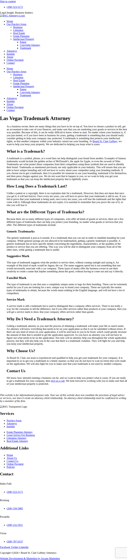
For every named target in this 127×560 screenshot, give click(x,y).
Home (10, 21)
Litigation (18, 30)
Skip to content (8, 1)
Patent (23, 42)
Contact (11, 63)
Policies (11, 467)
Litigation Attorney (16, 438)
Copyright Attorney (30, 45)
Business (17, 27)
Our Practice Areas (16, 24)
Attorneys (12, 51)
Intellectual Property (23, 39)
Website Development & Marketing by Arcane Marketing (30, 558)
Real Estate (19, 33)
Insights (11, 54)
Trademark (25, 48)
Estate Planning (21, 36)
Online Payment (15, 60)
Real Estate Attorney (17, 441)
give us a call (57, 380)
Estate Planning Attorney (20, 432)
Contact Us (12, 461)
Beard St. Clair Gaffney (105, 141)
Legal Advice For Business (21, 435)
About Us (12, 458)
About (10, 57)
